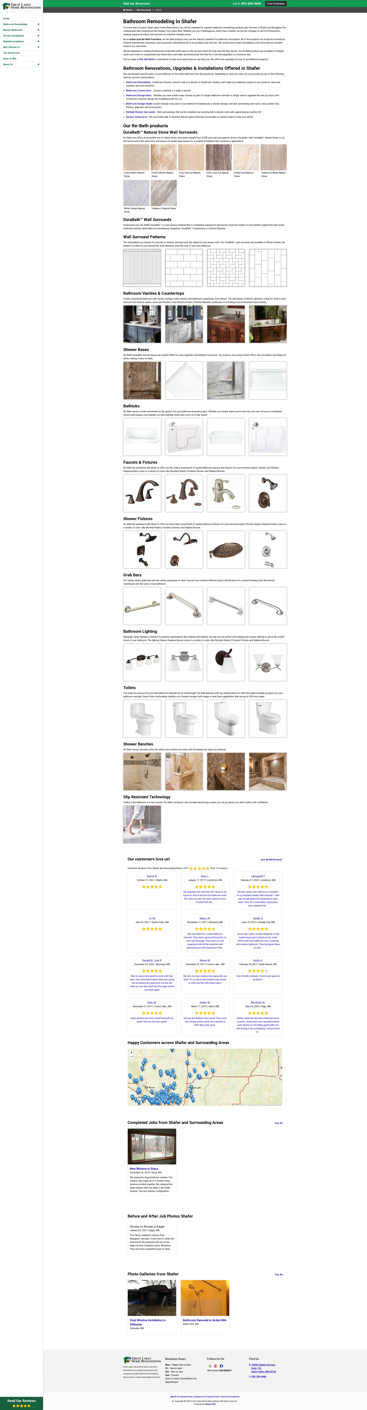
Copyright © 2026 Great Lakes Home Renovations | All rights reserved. (206, 1401)
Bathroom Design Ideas (139, 95)
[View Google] (210, 1365)
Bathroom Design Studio (139, 103)
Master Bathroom (12, 30)
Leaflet (237, 1105)
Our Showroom (11, 53)
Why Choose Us (11, 47)
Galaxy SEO (210, 1404)
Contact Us (199, 1397)
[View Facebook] (221, 1365)
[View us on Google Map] (250, 1368)
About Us (8, 64)
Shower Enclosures (136, 117)
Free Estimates (276, 3)
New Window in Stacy (144, 1168)
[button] (38, 24)
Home (6, 18)
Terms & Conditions (230, 1397)
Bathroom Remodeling (15, 24)
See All (278, 1123)
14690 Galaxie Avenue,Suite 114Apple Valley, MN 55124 (263, 1368)
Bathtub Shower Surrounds (140, 112)
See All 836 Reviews (271, 859)
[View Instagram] (216, 1365)
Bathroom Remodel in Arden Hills (205, 1320)
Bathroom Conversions (138, 90)
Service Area (144, 10)
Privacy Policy (212, 1397)
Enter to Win (9, 58)
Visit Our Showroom (136, 3)
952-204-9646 (250, 3)
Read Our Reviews (21, 1401)
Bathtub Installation (13, 41)
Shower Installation (13, 35)
